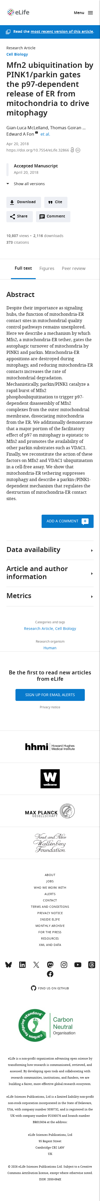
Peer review (74, 268)
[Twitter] (36, 967)
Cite (58, 202)
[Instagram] (64, 967)
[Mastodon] (50, 967)
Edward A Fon (20, 134)
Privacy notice (50, 707)
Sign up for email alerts (50, 695)
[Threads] (91, 967)
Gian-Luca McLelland (27, 128)
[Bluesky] (8, 967)
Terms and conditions (50, 907)
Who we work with (50, 888)
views (17, 236)
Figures (46, 268)
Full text (23, 268)
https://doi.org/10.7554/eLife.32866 (38, 150)
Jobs (50, 881)
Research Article (20, 48)
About (50, 875)
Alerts (50, 894)
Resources (50, 938)
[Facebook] (50, 976)
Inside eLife (50, 919)
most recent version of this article (62, 32)
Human (50, 648)
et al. (46, 134)
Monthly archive (50, 926)
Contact (50, 900)
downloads (48, 236)
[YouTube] (78, 967)
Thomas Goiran (65, 128)
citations (17, 242)
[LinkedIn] (22, 967)
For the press (50, 932)
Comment (57, 217)
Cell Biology (17, 55)
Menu (79, 13)
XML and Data (50, 945)
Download (26, 202)
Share (22, 216)
